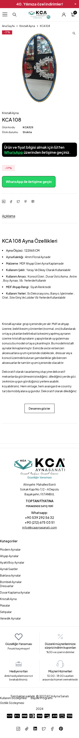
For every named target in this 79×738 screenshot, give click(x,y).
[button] (74, 33)
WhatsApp (14, 152)
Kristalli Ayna (27, 26)
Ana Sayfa (8, 26)
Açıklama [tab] (8, 216)
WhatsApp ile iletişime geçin (29, 181)
